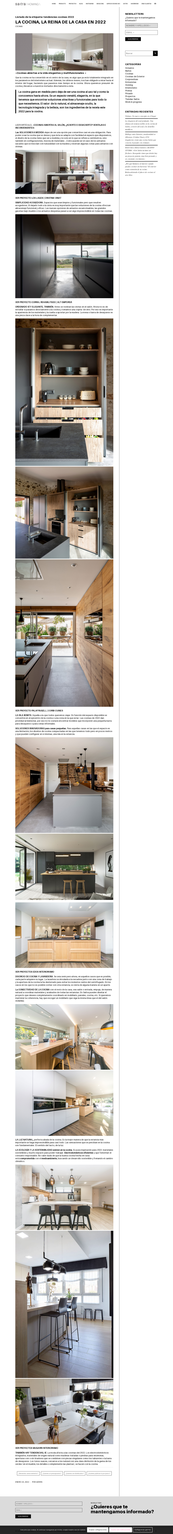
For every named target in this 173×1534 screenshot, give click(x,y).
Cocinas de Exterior (135, 76)
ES (155, 3)
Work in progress (133, 102)
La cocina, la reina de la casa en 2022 (60, 21)
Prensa (128, 90)
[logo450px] (27, 3)
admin (39, 1482)
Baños (128, 71)
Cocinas (19, 26)
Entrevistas (130, 82)
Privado (129, 93)
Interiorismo (131, 88)
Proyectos (130, 96)
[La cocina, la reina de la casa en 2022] (64, 52)
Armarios (129, 68)
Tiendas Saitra (132, 99)
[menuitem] (53, 3)
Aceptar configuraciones (98, 1530)
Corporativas (131, 79)
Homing (129, 85)
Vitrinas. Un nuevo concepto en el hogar (140, 116)
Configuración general (143, 1530)
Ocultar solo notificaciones (120, 1530)
